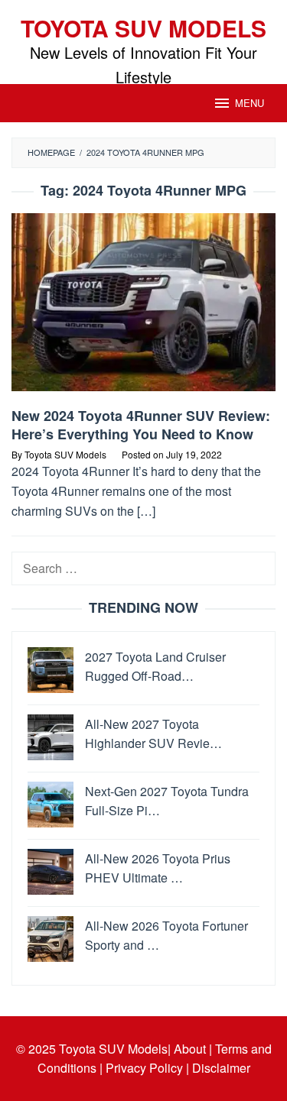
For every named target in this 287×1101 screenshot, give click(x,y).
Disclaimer (221, 1068)
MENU (249, 103)
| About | (190, 1048)
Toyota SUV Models (143, 27)
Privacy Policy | (147, 1068)
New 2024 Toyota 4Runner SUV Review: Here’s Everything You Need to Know (140, 425)
